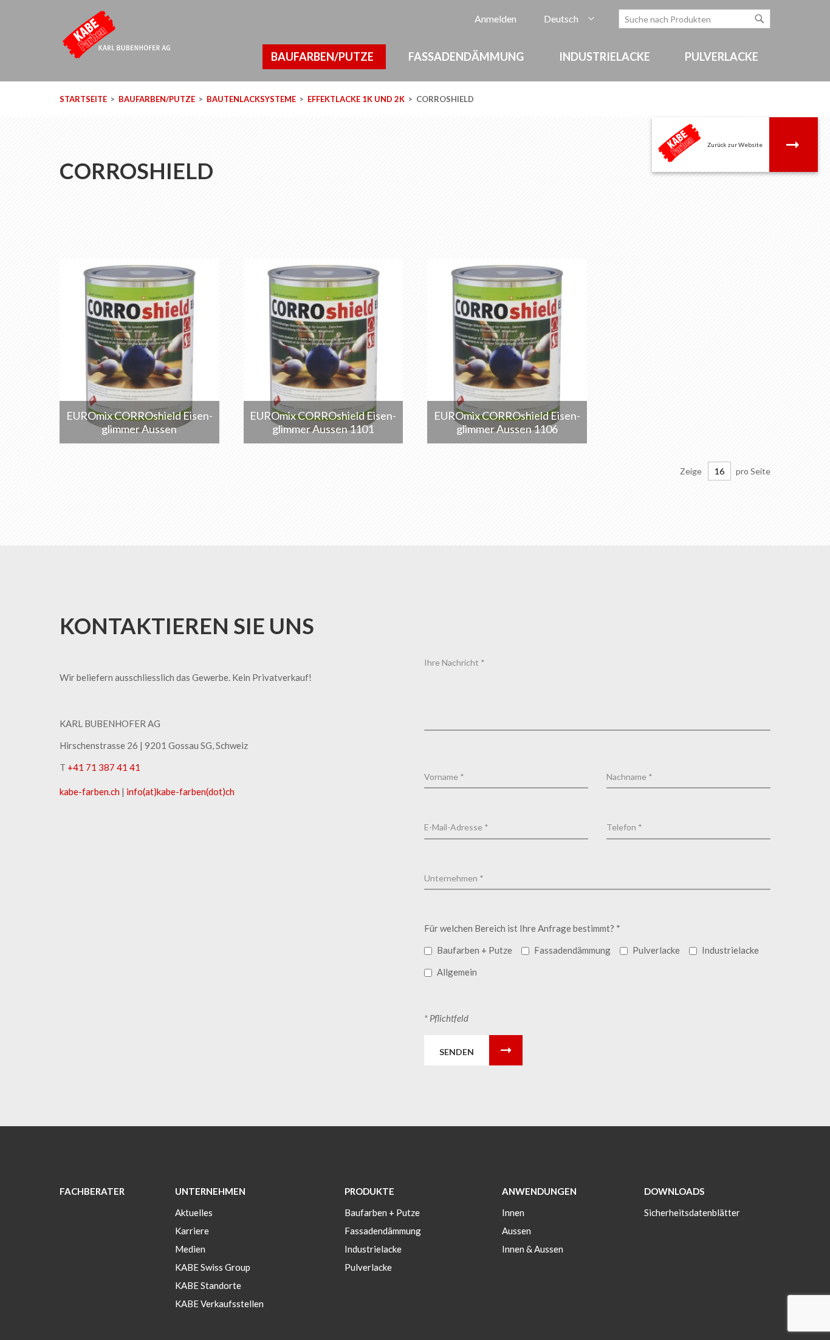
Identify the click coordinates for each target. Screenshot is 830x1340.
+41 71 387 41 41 (103, 767)
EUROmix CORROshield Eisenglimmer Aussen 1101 (323, 422)
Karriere (192, 1230)
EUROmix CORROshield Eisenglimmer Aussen (139, 422)
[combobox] (694, 19)
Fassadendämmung (383, 1230)
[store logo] (117, 33)
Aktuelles (194, 1212)
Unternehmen (210, 1191)
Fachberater (92, 1191)
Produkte (369, 1191)
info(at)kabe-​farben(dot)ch (180, 791)
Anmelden (495, 18)
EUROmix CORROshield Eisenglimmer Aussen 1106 (507, 422)
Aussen (516, 1230)
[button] (569, 19)
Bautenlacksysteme (252, 99)
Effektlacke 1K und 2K (356, 99)
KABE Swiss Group (212, 1267)
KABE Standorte (208, 1285)
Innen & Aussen (532, 1248)
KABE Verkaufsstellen (219, 1303)
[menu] (415, 62)
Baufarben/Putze (157, 99)
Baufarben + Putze (382, 1212)
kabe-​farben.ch (91, 791)
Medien (190, 1248)
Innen (513, 1212)
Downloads (674, 1191)
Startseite (84, 99)
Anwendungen (539, 1191)
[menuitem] (324, 56)
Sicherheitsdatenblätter (692, 1212)
